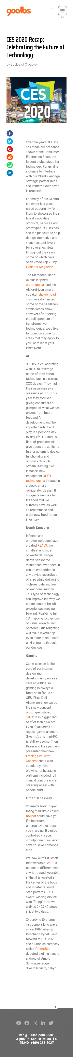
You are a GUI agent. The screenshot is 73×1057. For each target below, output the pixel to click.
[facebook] (9, 134)
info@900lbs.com (31, 1035)
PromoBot (42, 949)
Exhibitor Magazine (39, 267)
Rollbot (31, 816)
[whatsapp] (9, 166)
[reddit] (9, 158)
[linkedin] (9, 174)
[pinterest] (9, 150)
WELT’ (51, 863)
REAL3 (42, 545)
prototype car (35, 285)
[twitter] (9, 142)
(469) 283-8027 (42, 1043)
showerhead (47, 294)
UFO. (30, 717)
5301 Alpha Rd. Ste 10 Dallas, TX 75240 (36, 1039)
